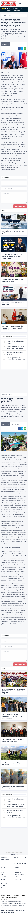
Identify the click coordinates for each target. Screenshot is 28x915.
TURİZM (10, 852)
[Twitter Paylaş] (22, 48)
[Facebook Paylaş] (19, 48)
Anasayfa (4, 15)
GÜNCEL (11, 15)
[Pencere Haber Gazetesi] (8, 3)
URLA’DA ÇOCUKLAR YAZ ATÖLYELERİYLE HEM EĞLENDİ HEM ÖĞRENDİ (14, 9)
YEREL (10, 394)
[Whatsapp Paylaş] (25, 48)
